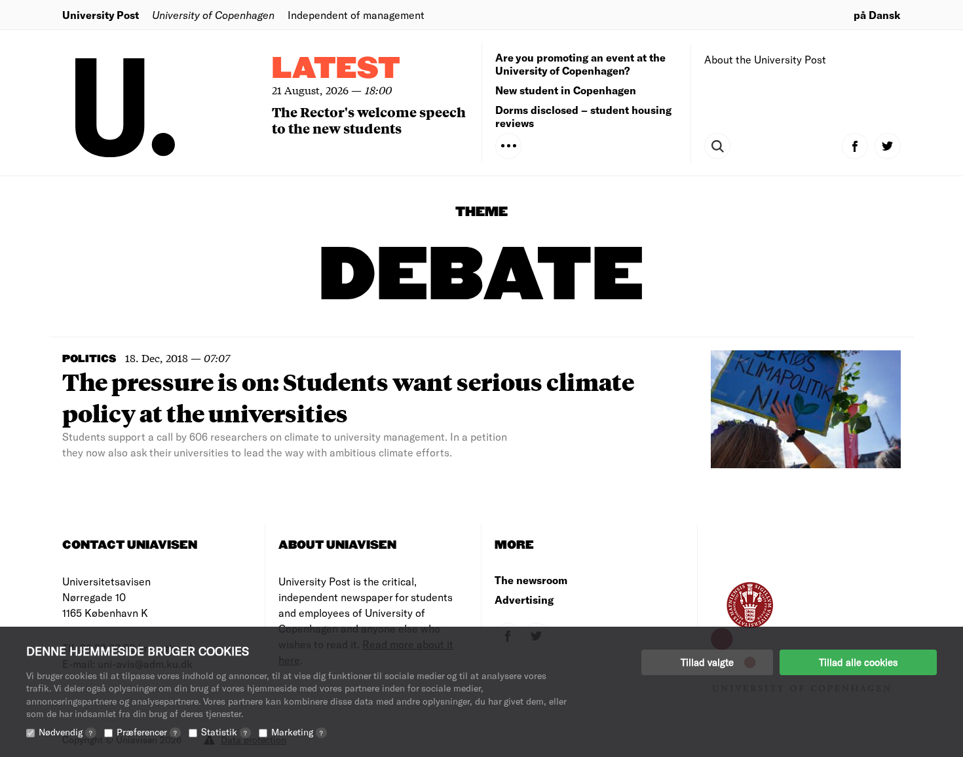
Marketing (297, 731)
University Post (100, 15)
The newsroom (531, 580)
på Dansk (877, 15)
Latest (336, 69)
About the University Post (765, 59)
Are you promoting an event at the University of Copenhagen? (580, 64)
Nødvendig (65, 731)
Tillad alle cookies (858, 662)
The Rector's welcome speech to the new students (369, 120)
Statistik (224, 731)
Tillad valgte (707, 662)
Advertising (524, 599)
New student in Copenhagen (565, 90)
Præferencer (147, 731)
